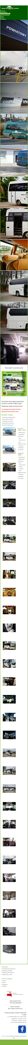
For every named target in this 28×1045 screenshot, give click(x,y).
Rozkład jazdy (3, 12)
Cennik (2, 16)
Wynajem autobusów (5, 13)
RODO (4, 982)
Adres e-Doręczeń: (15, 1006)
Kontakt (2, 17)
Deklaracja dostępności (8, 972)
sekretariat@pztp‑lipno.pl (20, 1022)
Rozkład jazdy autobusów (8, 968)
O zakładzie (3, 19)
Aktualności (3, 10)
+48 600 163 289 (22, 1020)
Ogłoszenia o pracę (7, 974)
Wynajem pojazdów (7, 970)
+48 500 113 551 (22, 1018)
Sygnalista (5, 984)
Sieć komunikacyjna (5, 15)
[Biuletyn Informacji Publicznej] (15, 996)
